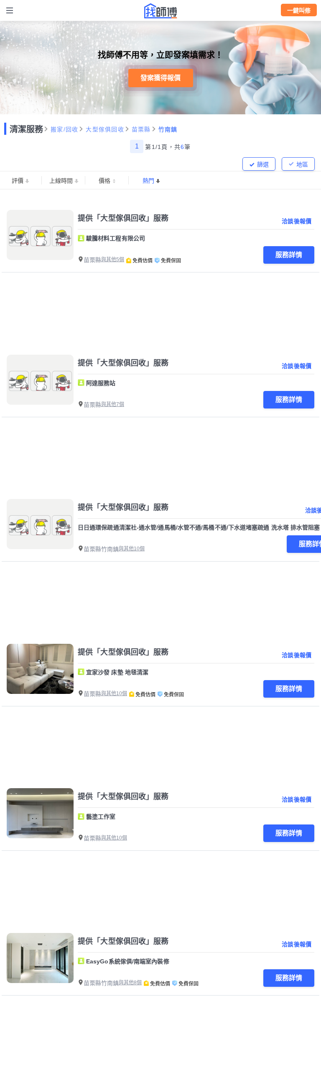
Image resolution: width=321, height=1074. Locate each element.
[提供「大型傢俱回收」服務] (40, 235)
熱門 (148, 180)
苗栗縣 (141, 129)
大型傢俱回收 (105, 129)
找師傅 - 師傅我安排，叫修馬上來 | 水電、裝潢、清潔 (160, 10)
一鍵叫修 (299, 10)
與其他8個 (130, 983)
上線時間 (61, 180)
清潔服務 (26, 129)
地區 (302, 164)
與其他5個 (112, 259)
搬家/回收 (64, 129)
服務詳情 (288, 254)
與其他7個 (112, 404)
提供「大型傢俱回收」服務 (123, 218)
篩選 (263, 164)
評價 (17, 180)
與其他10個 (132, 549)
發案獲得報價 (160, 77)
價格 (104, 180)
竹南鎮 (168, 129)
